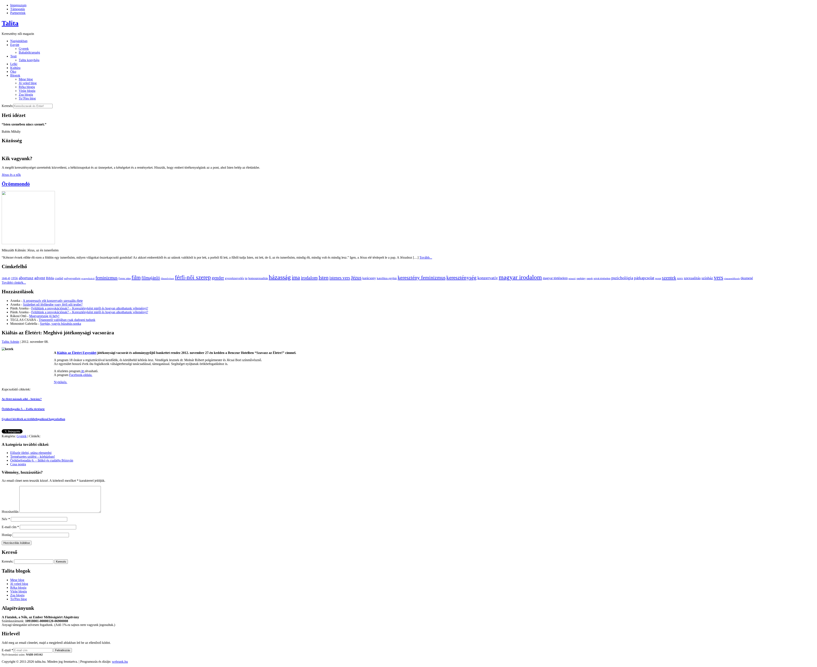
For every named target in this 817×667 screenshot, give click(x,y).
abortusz (26, 277)
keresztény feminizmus (422, 277)
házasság (280, 277)
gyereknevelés (234, 278)
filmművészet (167, 278)
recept (658, 278)
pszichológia (622, 277)
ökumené (747, 278)
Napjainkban (18, 41)
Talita (10, 23)
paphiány (581, 278)
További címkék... (14, 282)
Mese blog (26, 79)
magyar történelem (555, 278)
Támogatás (17, 9)
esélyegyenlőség (72, 278)
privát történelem (602, 278)
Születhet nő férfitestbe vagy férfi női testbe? (53, 304)
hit (246, 278)
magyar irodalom (520, 277)
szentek (669, 277)
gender (218, 277)
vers (718, 277)
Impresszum (18, 5)
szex (680, 278)
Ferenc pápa (125, 278)
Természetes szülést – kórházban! (32, 456)
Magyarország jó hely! (44, 316)
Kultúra (15, 68)
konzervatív (487, 277)
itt (82, 371)
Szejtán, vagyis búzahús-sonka (60, 323)
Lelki (13, 64)
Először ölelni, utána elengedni (30, 453)
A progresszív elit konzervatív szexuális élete (53, 300)
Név (6, 519)
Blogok (15, 75)
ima (296, 277)
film (136, 277)
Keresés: (7, 106)
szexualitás (692, 278)
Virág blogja (27, 91)
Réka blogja (27, 87)
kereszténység (461, 277)
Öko (13, 71)
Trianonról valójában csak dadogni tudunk (67, 320)
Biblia (50, 278)
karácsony (369, 278)
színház (707, 278)
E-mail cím (10, 527)
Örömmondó (16, 184)
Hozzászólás (10, 511)
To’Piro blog (27, 98)
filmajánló (150, 277)
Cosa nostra (18, 464)
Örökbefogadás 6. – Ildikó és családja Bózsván (41, 460)
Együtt (14, 45)
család (59, 278)
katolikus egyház (387, 278)
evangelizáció (88, 278)
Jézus (356, 277)
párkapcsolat (644, 278)
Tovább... (425, 257)
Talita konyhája (29, 60)
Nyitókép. (60, 382)
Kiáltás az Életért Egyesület (76, 353)
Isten (324, 277)
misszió (572, 278)
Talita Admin (10, 341)
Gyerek (24, 48)
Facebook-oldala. (80, 375)
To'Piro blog (18, 599)
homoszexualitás (258, 278)
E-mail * (7, 650)
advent (39, 278)
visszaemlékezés (732, 278)
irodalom (309, 277)
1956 (14, 278)
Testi (13, 56)
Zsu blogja (26, 94)
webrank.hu (120, 661)
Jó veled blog (28, 83)
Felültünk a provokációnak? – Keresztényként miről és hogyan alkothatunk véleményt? (89, 308)
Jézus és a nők (11, 175)
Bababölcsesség (29, 52)
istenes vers (339, 277)
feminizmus (107, 277)
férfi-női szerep (193, 277)
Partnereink (18, 13)
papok (590, 278)
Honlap (7, 535)
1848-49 (6, 278)
